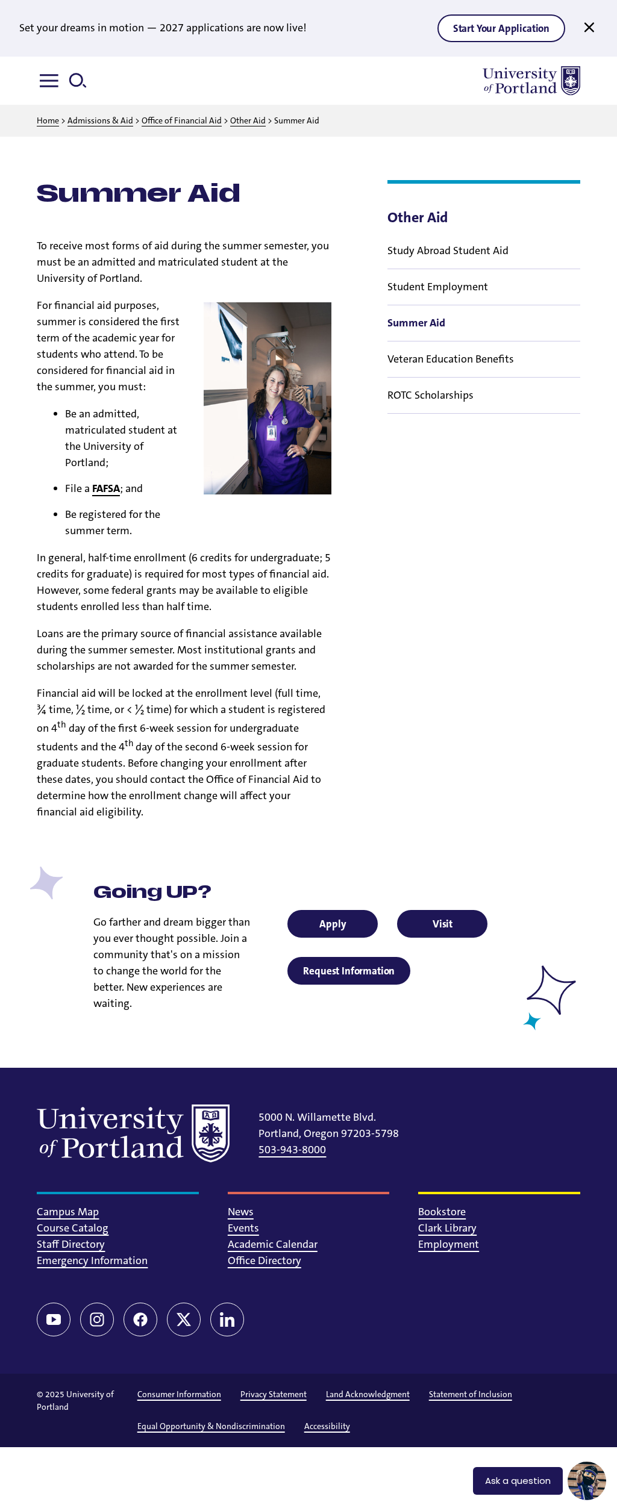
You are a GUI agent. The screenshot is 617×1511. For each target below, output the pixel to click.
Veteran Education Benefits (450, 359)
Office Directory (264, 1260)
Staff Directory (71, 1244)
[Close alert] (589, 27)
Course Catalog (72, 1228)
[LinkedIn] (227, 1319)
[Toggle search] (82, 80)
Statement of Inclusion (470, 1394)
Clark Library (447, 1228)
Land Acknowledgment (368, 1394)
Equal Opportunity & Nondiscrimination (211, 1426)
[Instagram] (97, 1319)
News (241, 1211)
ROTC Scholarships (430, 395)
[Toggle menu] (51, 80)
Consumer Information (179, 1394)
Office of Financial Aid (182, 120)
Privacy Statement (273, 1394)
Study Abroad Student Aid (448, 250)
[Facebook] (140, 1319)
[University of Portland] (531, 81)
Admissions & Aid (100, 120)
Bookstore (442, 1211)
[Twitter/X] (184, 1319)
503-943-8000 (292, 1149)
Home (48, 120)
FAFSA (106, 488)
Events (243, 1228)
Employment (448, 1244)
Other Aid (248, 120)
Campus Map (68, 1211)
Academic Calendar (273, 1244)
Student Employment (437, 286)
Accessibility (327, 1426)
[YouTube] (53, 1319)
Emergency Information (92, 1260)
